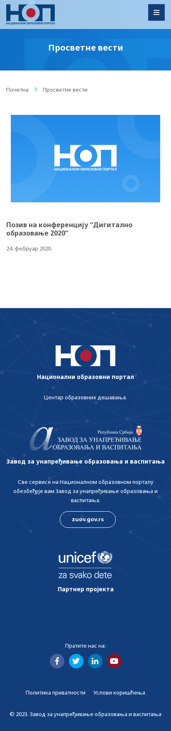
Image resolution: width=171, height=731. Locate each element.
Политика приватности (56, 692)
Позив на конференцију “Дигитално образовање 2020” (69, 229)
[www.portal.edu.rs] (30, 14)
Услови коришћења (119, 692)
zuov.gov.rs (88, 519)
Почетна (17, 89)
